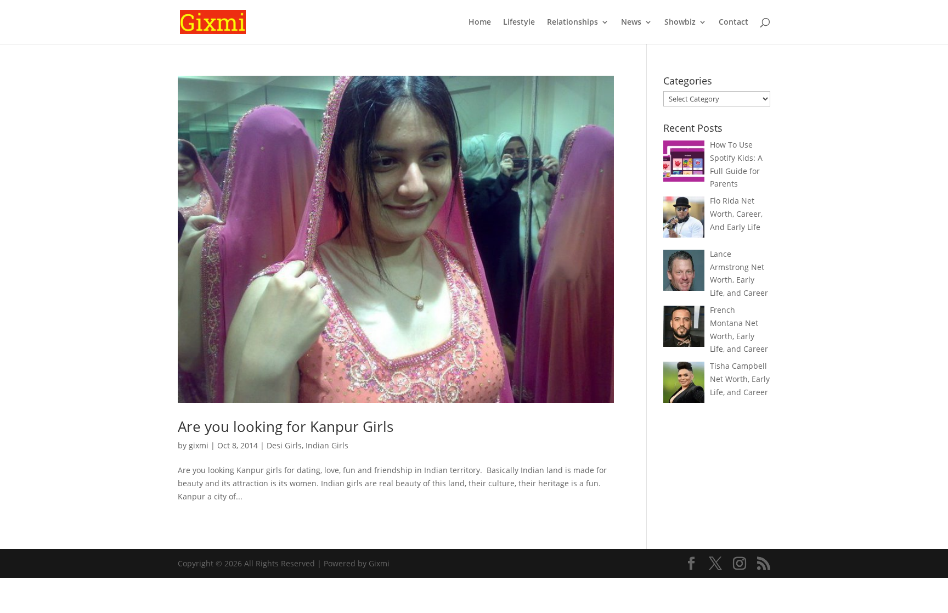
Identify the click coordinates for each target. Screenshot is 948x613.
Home (480, 22)
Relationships (572, 22)
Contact (733, 22)
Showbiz (680, 22)
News (631, 22)
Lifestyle (519, 22)
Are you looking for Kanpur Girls (285, 426)
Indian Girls (327, 445)
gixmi (198, 445)
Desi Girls (284, 445)
